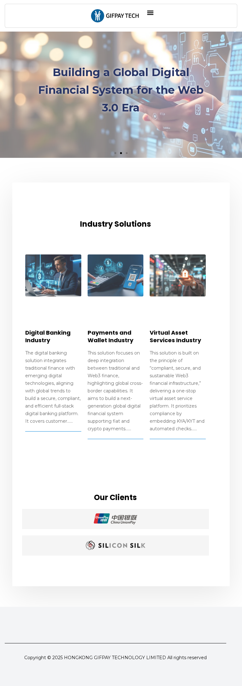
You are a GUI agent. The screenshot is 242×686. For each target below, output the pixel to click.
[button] (150, 12)
